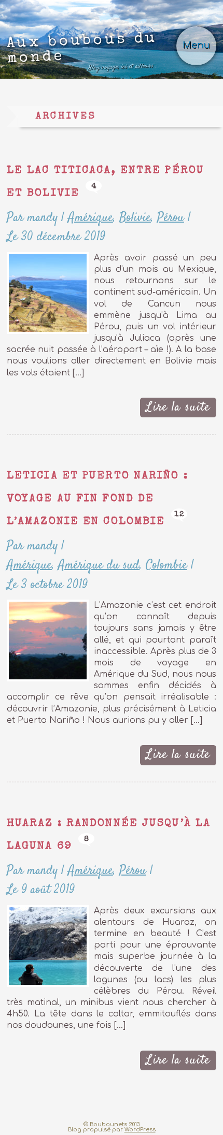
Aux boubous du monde (82, 52)
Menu (196, 45)
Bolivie (135, 217)
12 (179, 514)
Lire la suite (178, 407)
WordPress (140, 1129)
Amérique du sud (99, 565)
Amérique (90, 217)
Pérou (170, 217)
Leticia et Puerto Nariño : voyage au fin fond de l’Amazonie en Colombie (97, 499)
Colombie (166, 565)
